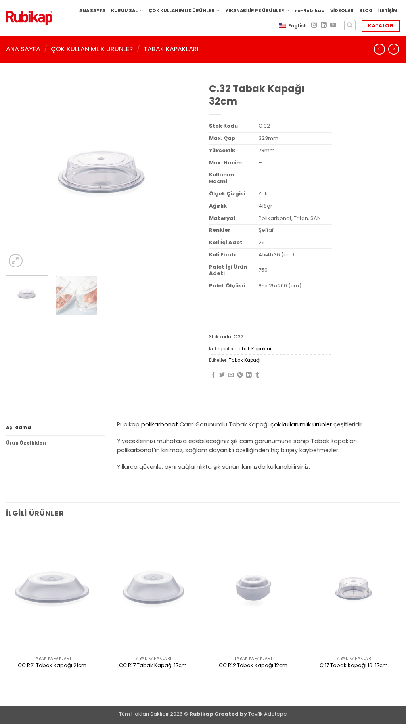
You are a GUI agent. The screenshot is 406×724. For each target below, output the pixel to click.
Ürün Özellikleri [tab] (26, 443)
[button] (16, 261)
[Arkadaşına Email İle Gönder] (231, 375)
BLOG (366, 11)
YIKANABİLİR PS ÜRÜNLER (254, 11)
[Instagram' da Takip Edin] (314, 25)
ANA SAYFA (92, 11)
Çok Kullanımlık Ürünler (92, 48)
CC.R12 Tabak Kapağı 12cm (253, 665)
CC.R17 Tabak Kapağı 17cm (153, 665)
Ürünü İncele (52, 679)
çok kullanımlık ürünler (301, 424)
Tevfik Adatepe (267, 714)
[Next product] (379, 49)
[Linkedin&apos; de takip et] (324, 25)
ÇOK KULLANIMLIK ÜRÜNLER (181, 11)
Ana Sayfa (23, 48)
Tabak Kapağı (244, 360)
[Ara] (350, 25)
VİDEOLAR (342, 11)
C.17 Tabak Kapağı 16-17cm (354, 665)
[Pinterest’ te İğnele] (240, 375)
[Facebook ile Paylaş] (213, 375)
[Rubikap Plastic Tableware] (29, 18)
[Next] (183, 174)
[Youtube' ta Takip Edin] (333, 25)
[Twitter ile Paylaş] (222, 375)
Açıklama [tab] (18, 427)
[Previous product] (393, 49)
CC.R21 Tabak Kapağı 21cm (52, 665)
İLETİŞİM (387, 11)
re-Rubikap (310, 11)
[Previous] (20, 174)
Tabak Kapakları (171, 48)
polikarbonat (159, 424)
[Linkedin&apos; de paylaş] (249, 375)
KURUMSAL (124, 11)
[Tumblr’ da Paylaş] (257, 375)
